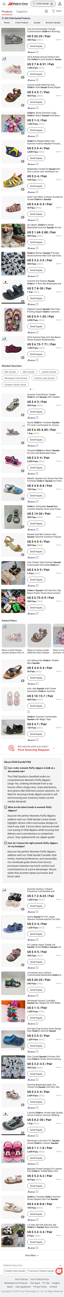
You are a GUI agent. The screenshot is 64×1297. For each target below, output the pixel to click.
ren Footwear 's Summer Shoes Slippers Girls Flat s (43, 1198)
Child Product (21, 22)
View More (30, 1255)
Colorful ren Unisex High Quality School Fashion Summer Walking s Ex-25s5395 (45, 1113)
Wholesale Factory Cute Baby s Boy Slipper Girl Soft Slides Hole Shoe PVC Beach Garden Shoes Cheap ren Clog (44, 1001)
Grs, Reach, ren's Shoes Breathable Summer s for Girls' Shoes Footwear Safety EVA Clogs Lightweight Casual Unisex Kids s (45, 226)
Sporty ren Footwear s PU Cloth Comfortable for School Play (43, 423)
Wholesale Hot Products (16, 1283)
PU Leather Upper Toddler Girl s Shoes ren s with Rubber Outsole (44, 946)
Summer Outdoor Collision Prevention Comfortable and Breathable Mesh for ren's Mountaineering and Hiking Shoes (41, 890)
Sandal (36, 22)
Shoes (7, 22)
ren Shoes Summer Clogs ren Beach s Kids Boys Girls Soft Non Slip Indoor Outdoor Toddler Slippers (43, 114)
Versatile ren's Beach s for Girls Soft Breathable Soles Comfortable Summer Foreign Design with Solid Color (43, 451)
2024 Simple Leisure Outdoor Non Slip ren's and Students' (44, 58)
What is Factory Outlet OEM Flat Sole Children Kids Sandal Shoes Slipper (38, 651)
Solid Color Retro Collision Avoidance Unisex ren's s (45, 198)
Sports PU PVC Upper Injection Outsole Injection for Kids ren (43, 918)
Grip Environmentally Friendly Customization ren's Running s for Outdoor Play (43, 30)
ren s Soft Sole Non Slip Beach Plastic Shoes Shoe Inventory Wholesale (44, 591)
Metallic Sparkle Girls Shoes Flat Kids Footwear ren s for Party (45, 479)
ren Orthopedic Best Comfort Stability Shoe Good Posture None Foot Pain (45, 507)
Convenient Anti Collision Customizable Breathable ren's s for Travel (44, 974)
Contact (53, 1286)
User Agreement (23, 1286)
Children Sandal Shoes (15, 384)
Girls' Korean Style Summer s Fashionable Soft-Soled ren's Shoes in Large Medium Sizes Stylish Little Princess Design (44, 563)
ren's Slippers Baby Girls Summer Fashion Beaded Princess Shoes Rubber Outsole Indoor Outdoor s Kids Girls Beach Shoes (43, 142)
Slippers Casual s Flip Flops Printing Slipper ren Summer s (43, 310)
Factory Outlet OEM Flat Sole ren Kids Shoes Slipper (43, 86)
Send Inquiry (36, 46)
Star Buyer (35, 1283)
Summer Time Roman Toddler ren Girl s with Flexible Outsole (43, 395)
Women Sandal (53, 22)
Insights (56, 1283)
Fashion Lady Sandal (44, 378)
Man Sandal (28, 371)
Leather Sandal (49, 371)
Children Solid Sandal (14, 1271)
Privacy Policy (40, 1286)
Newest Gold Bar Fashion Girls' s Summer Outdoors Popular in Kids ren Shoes (44, 535)
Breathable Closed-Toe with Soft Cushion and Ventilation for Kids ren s (43, 170)
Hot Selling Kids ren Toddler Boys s (43, 661)
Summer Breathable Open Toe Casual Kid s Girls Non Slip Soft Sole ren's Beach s (43, 1086)
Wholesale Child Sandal (15, 378)
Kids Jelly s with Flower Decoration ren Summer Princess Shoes (41, 689)
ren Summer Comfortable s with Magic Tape (42, 717)
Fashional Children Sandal (41, 1271)
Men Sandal (10, 371)
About (10, 1286)
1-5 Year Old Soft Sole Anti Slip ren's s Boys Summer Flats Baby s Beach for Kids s (43, 1226)
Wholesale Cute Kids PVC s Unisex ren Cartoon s (43, 1141)
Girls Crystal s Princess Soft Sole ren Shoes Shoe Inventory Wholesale (44, 1057)
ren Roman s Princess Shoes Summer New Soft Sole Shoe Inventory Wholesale (44, 254)
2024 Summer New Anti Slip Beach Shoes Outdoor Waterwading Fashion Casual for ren (44, 338)
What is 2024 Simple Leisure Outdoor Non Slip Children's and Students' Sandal (14, 651)
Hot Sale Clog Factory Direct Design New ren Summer (44, 1029)
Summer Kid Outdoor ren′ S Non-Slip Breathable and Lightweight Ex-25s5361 (44, 282)
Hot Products (21, 1279)
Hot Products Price (40, 1279)
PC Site (45, 1283)
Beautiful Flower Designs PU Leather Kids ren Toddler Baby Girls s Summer (44, 1170)
